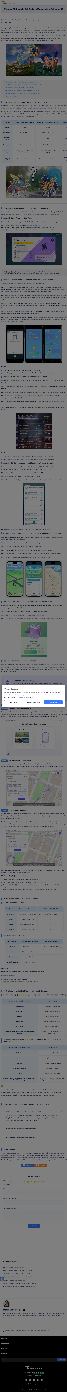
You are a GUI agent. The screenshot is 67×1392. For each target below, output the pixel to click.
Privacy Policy (20, 697)
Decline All (13, 702)
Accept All (53, 702)
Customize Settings (33, 702)
